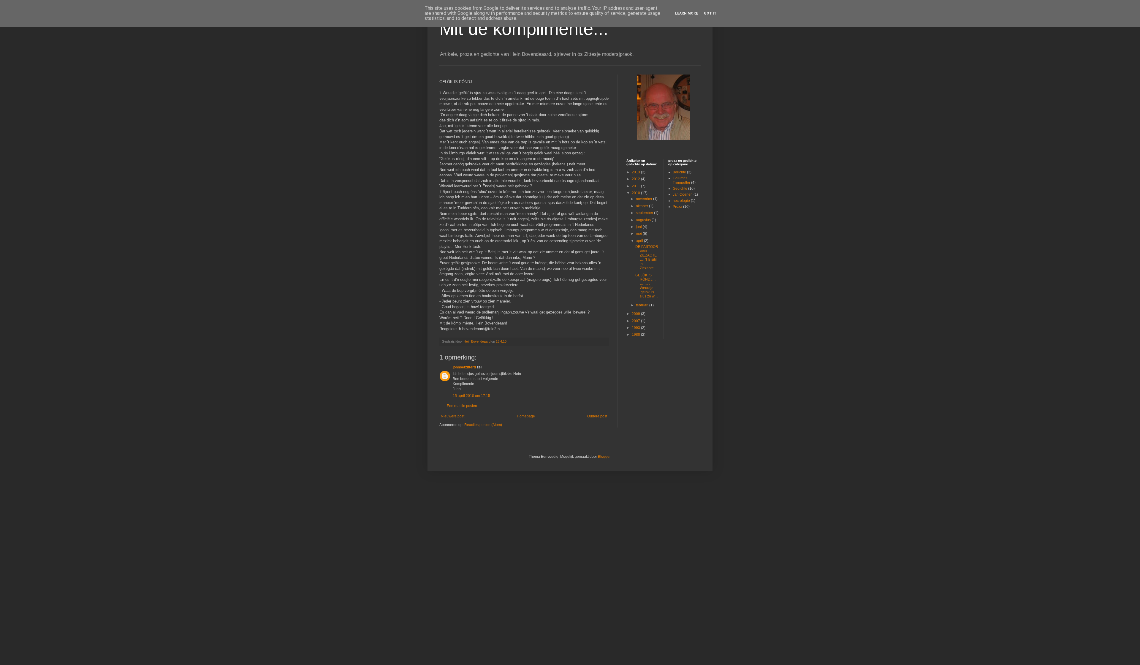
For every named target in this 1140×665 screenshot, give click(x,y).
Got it (710, 13)
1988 (636, 334)
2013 (636, 172)
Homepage (526, 416)
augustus (644, 220)
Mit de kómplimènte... (523, 29)
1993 (636, 328)
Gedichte (680, 188)
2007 (636, 321)
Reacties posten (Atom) (483, 425)
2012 (636, 179)
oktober (642, 206)
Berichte (679, 172)
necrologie (681, 201)
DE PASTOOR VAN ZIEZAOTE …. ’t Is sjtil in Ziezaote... (646, 257)
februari (642, 305)
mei (639, 234)
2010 (636, 193)
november (644, 199)
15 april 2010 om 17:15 (471, 396)
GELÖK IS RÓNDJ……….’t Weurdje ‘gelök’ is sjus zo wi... (646, 286)
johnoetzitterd (464, 367)
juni (639, 227)
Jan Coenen (683, 194)
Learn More (686, 13)
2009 (636, 314)
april (640, 241)
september (645, 213)
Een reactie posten (462, 406)
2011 (636, 186)
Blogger (604, 457)
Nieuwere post (452, 416)
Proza (677, 207)
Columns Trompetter (681, 180)
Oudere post (597, 416)
